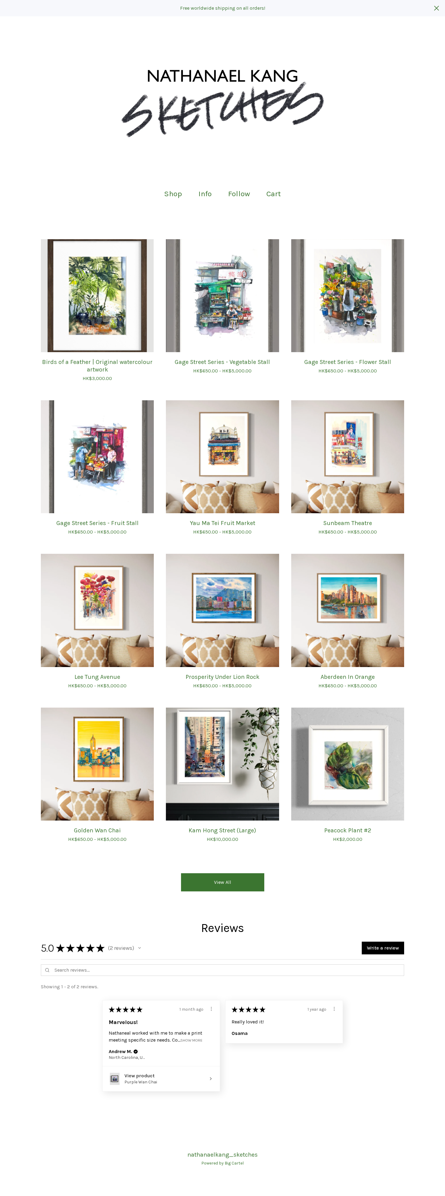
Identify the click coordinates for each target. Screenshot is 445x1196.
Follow (239, 193)
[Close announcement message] (436, 8)
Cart (275, 193)
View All (222, 882)
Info (205, 193)
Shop (173, 193)
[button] (139, 948)
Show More (191, 1040)
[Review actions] (211, 1009)
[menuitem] (173, 194)
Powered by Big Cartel (222, 1163)
